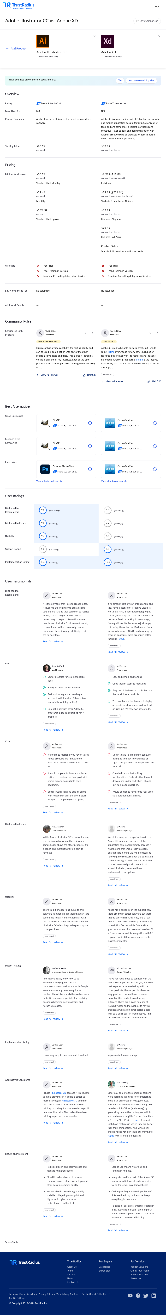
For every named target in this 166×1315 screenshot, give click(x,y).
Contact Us (72, 1282)
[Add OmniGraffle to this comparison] (155, 423)
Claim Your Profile (139, 1271)
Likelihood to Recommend (11, 510)
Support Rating (13, 549)
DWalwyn (121, 827)
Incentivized (107, 374)
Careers (71, 1274)
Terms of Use (16, 1294)
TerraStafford (58, 666)
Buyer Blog (104, 1271)
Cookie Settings (17, 1298)
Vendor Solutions (139, 1267)
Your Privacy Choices (67, 1294)
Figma (111, 352)
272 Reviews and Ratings (111, 56)
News (70, 1278)
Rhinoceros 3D (58, 1093)
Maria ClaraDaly (59, 968)
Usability (9, 536)
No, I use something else (141, 80)
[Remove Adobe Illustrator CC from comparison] (94, 36)
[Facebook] (138, 1295)
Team (70, 1271)
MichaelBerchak (124, 968)
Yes (120, 80)
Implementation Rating (17, 562)
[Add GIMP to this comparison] (90, 423)
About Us (72, 1267)
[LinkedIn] (153, 1295)
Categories (104, 1267)
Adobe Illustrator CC (51, 52)
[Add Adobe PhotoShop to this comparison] (90, 469)
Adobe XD (108, 52)
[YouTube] (130, 1295)
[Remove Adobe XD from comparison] (159, 36)
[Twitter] (145, 1295)
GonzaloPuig (122, 1083)
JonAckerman (58, 827)
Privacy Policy (45, 1294)
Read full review (51, 641)
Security (30, 1294)
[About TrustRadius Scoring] (38, 103)
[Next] (92, 332)
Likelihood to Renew (15, 523)
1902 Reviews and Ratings (47, 56)
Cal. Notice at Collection (94, 1294)
